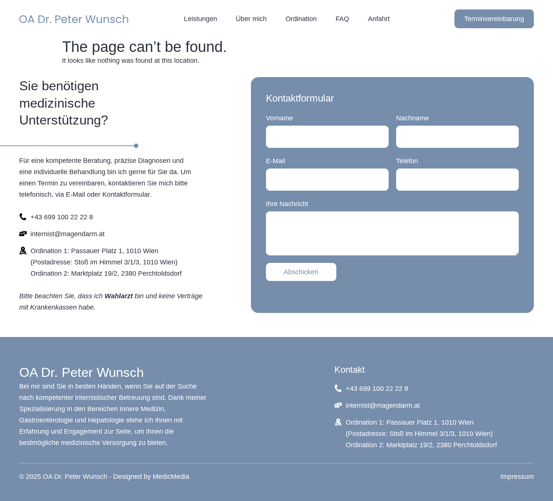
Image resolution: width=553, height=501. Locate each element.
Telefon (407, 161)
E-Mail (275, 161)
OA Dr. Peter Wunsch (81, 372)
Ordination (301, 18)
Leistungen (200, 18)
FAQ (342, 18)
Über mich (251, 18)
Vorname (279, 118)
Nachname (412, 118)
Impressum (517, 476)
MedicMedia (171, 476)
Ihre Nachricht (287, 204)
